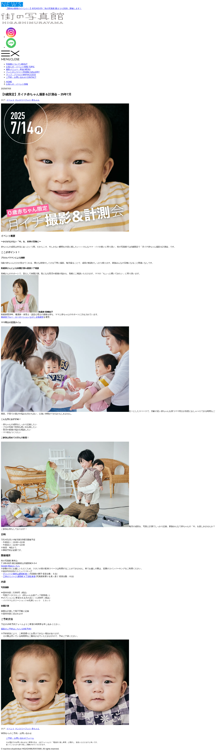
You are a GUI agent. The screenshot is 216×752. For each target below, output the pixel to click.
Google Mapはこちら (10, 566)
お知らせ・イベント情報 (17, 84)
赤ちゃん (36, 100)
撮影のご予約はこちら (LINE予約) (16, 629)
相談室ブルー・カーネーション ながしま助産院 (22, 317)
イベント (10, 100)
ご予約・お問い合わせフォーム (20, 738)
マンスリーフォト (23, 100)
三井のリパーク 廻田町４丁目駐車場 (19, 576)
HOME (9, 82)
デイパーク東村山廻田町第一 (16, 574)
